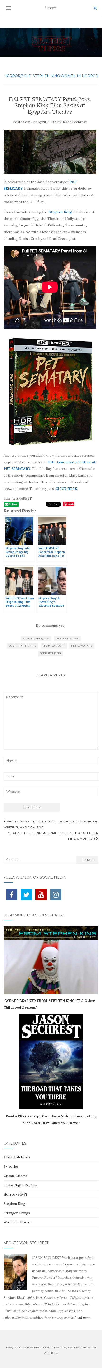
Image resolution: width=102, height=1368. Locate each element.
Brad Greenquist (36, 638)
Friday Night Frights (20, 1185)
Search (87, 859)
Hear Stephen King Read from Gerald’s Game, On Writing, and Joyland (51, 824)
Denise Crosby (67, 638)
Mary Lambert (53, 645)
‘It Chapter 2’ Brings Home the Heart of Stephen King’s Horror (53, 835)
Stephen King (46, 76)
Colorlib (73, 1347)
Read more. (82, 1317)
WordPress (51, 1353)
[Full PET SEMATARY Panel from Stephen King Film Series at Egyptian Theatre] (50, 151)
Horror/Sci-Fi (18, 76)
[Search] (95, 8)
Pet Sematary (82, 645)
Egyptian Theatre (22, 645)
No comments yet (50, 625)
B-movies (11, 1166)
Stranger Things (17, 1213)
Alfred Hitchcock (17, 1157)
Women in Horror (79, 76)
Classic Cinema (15, 1176)
